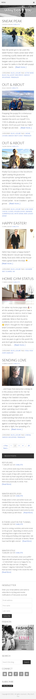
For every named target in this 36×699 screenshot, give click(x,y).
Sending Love (14, 360)
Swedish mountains (9, 437)
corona (28, 435)
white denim (18, 214)
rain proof (19, 75)
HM (13, 271)
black (4, 75)
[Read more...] (20, 67)
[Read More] (6, 484)
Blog (12, 73)
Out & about (13, 143)
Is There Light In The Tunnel (16, 522)
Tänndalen (14, 77)
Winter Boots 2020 (11, 493)
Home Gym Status (18, 279)
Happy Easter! (14, 223)
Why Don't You (18, 10)
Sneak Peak (12, 21)
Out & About (13, 84)
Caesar (27, 133)
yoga (26, 351)
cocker (4, 136)
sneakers (28, 211)
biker (31, 209)
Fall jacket (10, 75)
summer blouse (8, 214)
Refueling (7, 462)
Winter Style (8, 550)
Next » (5, 448)
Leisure (17, 73)
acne (26, 209)
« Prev (5, 446)
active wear (29, 73)
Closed (10, 211)
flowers (9, 271)
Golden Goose (19, 211)
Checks (4, 211)
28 (29, 446)
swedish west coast (15, 136)
